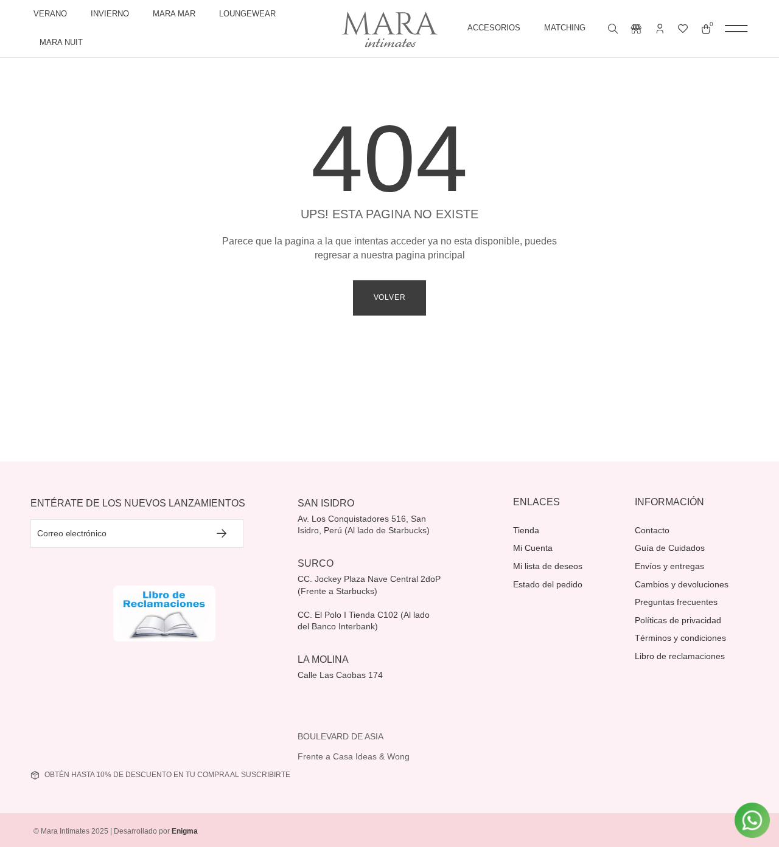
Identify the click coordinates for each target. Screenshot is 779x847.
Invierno (110, 13)
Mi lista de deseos (547, 566)
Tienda (526, 530)
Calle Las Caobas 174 (341, 675)
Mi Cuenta (533, 548)
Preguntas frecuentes (676, 602)
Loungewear (247, 13)
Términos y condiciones (680, 638)
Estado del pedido (547, 584)
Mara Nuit (61, 42)
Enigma (185, 831)
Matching (564, 27)
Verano (50, 13)
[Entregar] (222, 533)
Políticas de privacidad (678, 620)
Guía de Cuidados (670, 548)
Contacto (652, 530)
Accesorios (493, 27)
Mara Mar (174, 13)
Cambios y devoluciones (681, 584)
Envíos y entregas (669, 566)
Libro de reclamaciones (680, 656)
